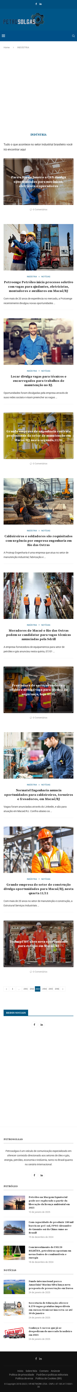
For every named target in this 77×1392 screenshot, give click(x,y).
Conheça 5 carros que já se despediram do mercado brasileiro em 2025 (50, 1331)
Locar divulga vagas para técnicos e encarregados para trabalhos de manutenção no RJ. (38, 380)
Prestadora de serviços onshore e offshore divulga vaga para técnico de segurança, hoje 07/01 (38, 689)
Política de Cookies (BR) (48, 1378)
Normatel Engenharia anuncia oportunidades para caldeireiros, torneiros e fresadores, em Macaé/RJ (38, 794)
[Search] (73, 36)
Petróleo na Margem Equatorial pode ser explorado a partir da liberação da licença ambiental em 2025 (49, 1202)
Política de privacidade (21, 1374)
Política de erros (24, 1378)
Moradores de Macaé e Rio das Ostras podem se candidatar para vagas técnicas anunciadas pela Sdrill (38, 635)
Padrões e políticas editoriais (52, 1374)
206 (57, 989)
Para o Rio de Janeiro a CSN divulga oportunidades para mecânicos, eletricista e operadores (38, 181)
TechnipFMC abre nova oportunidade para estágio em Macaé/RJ (38, 944)
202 (32, 989)
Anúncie (55, 1370)
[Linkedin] (41, 4)
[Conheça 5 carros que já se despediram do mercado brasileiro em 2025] (14, 1333)
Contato (44, 1370)
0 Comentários (40, 209)
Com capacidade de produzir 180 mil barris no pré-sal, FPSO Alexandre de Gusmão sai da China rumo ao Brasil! (51, 1227)
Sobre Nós (31, 1370)
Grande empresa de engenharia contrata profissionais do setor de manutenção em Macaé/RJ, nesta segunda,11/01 (38, 435)
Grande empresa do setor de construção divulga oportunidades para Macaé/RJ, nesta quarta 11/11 (38, 889)
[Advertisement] (38, 91)
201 (25, 989)
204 (44, 989)
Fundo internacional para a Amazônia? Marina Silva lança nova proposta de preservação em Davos (51, 1285)
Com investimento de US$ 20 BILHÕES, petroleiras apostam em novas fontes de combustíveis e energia (50, 1252)
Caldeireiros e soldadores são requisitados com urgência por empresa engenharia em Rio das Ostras (38, 540)
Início (20, 1370)
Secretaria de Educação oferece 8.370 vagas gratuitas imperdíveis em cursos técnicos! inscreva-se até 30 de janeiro (51, 1308)
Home (7, 47)
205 (51, 989)
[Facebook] (36, 4)
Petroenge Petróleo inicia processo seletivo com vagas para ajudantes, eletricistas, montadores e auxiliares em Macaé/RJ (38, 286)
